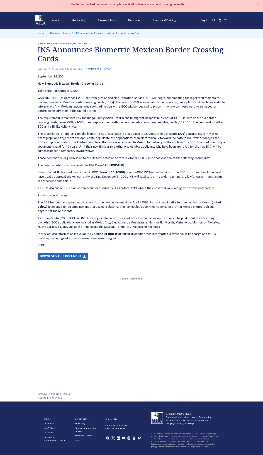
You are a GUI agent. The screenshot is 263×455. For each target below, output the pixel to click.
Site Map (189, 423)
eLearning (80, 423)
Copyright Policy (174, 423)
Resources (134, 20)
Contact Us (111, 419)
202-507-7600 (120, 425)
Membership (79, 20)
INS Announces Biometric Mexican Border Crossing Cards (108, 33)
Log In (204, 20)
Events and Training (164, 20)
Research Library (60, 33)
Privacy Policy (173, 420)
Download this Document (61, 256)
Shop (78, 440)
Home (41, 33)
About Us (49, 423)
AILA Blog (49, 428)
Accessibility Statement (195, 420)
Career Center (82, 419)
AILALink (49, 432)
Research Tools (107, 20)
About (55, 20)
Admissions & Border (98, 68)
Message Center (83, 435)
